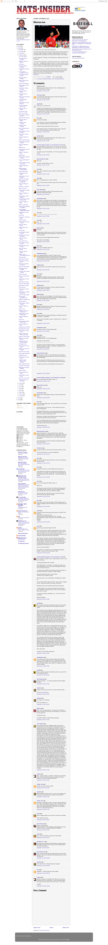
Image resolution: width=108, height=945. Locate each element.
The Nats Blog (21, 541)
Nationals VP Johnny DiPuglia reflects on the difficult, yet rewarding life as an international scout (81, 43)
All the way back (22, 257)
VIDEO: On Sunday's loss (24, 299)
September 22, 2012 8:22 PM (43, 260)
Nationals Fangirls (22, 462)
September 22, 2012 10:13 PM (43, 388)
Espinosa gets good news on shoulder (24, 207)
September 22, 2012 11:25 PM (43, 463)
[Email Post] (53, 76)
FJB (19, 516)
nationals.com (21, 491)
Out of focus (21, 319)
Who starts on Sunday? (24, 186)
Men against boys (22, 344)
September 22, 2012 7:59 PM (43, 241)
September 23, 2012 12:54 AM (43, 552)
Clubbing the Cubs (23, 355)
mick (38, 169)
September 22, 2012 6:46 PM (43, 99)
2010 (19, 399)
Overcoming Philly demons (23, 100)
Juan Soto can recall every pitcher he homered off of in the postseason (80, 40)
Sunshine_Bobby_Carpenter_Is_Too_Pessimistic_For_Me (50, 144)
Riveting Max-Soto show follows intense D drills (23, 493)
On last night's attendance (24, 353)
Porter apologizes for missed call (23, 181)
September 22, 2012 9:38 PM (43, 331)
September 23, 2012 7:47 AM (43, 769)
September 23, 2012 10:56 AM (43, 873)
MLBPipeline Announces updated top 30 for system (23, 458)
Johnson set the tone (23, 171)
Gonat (38, 273)
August (20, 383)
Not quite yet (21, 64)
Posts (19, 405)
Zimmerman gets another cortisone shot (24, 199)
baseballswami (40, 198)
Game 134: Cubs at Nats (24, 378)
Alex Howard (40, 95)
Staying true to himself (23, 259)
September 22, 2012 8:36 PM (43, 290)
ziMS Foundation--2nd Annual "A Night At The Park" (23, 529)
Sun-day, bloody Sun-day (24, 139)
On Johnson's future (23, 111)
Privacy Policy (28, 936)
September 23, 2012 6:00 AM (43, 674)
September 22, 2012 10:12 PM (43, 381)
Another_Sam (40, 784)
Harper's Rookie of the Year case (23, 81)
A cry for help (21, 230)
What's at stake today (23, 204)
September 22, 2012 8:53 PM (43, 300)
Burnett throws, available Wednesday (24, 292)
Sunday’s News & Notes (23, 453)
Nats (53, 78)
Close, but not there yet (24, 83)
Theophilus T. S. (40, 841)
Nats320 (20, 527)
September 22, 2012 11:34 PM (43, 506)
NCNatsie (39, 285)
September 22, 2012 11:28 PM (43, 477)
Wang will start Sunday (24, 179)
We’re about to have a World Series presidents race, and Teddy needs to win (23, 471)
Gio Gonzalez (40, 78)
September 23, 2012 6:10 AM (43, 683)
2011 (19, 398)
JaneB (38, 510)
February (21, 393)
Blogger (67, 939)
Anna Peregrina (40, 679)
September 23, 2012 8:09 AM (43, 780)
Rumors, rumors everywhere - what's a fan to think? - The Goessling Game (23, 523)
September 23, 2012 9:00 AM (43, 819)
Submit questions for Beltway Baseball (23, 342)
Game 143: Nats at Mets (24, 266)
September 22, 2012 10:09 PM (43, 373)
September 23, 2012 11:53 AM (43, 886)
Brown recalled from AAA (24, 363)
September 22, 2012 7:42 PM (43, 208)
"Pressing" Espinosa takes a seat (23, 106)
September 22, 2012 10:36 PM (43, 443)
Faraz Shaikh (40, 189)
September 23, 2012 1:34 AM (43, 599)
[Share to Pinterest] (61, 77)
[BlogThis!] (57, 77)
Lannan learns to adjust (24, 285)
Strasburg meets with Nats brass (23, 380)
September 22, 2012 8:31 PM (43, 269)
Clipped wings (22, 155)
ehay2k (38, 103)
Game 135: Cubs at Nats (24, 365)
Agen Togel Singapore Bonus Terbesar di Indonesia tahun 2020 (24, 464)
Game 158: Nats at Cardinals (23, 66)
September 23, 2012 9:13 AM (43, 829)
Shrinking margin (22, 219)
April (20, 390)
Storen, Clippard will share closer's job (24, 163)
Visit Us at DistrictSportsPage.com (22, 507)
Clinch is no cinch (22, 188)
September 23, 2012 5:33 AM (43, 653)
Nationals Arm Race (22, 456)
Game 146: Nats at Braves (23, 225)
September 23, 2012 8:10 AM (43, 787)
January (21, 395)
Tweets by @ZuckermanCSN (78, 58)
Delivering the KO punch (24, 328)
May (20, 388)
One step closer (22, 287)
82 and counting (22, 370)
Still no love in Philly (23, 113)
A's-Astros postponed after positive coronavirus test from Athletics (79, 52)
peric (38, 458)
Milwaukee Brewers (47, 78)
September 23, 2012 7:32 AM (43, 719)
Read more (36, 74)
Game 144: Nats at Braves (23, 249)
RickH (38, 245)
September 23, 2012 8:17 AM (43, 809)
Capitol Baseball (21, 535)
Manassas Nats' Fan (41, 159)
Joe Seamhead (40, 723)
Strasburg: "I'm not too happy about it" (23, 311)
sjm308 (38, 603)
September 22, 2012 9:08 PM (43, 309)
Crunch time (21, 215)
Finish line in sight (23, 274)
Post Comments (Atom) (44, 930)
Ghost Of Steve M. (41, 353)
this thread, (43, 692)
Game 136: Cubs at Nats (24, 351)
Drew (38, 118)
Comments (20, 407)
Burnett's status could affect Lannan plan (23, 334)
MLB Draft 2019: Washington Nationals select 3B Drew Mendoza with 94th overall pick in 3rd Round (24, 486)
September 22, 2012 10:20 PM (43, 397)
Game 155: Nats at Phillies (23, 109)
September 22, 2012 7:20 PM (43, 154)
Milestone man (22, 147)
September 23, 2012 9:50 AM (43, 847)
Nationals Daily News (23, 533)
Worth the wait (22, 308)
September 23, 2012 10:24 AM (43, 858)
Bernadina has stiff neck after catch (24, 236)
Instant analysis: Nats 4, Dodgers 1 (24, 177)
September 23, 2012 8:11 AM (43, 796)
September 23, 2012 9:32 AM (43, 837)
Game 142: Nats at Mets (24, 283)
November (21, 51)
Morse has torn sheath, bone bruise (24, 264)
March (20, 392)
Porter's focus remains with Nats (23, 89)
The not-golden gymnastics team (23, 297)
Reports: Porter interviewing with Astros (24, 255)
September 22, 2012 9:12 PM (43, 323)
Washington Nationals (59, 78)
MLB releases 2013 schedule (23, 269)
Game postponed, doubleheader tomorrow (24, 210)
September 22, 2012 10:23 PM (43, 427)
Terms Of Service (20, 936)
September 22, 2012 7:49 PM (43, 216)
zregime (38, 774)
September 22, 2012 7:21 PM (43, 165)
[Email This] (56, 77)
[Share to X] (59, 77)
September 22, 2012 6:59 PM (43, 131)
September (21, 55)
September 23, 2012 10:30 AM (43, 865)
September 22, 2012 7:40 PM (43, 194)
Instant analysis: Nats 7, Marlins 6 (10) (24, 314)
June (20, 386)
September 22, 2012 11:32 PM (43, 496)
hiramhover (39, 448)
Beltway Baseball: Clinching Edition (23, 169)
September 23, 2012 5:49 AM (43, 666)
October (21, 53)
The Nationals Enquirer (23, 543)
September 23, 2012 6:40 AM (43, 694)
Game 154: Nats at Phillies (23, 120)
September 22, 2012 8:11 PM (43, 249)
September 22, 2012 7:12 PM (43, 140)
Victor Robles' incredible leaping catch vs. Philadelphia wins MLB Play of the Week (81, 47)
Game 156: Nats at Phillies (23, 91)
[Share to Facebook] (60, 77)
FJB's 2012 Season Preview (23, 517)
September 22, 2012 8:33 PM (43, 281)
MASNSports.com (22, 521)
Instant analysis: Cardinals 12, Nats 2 (24, 72)
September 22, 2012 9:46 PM (43, 349)
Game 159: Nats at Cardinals (23, 59)
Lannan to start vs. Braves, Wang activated (23, 361)
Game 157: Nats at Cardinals (23, 78)
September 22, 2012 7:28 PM (43, 185)
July (20, 384)
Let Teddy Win (21, 469)
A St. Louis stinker (23, 56)
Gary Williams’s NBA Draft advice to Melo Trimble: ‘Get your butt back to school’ (23, 499)
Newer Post (36, 927)
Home (51, 927)
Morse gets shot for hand (24, 117)
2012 (19, 48)
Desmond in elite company (22, 126)
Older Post (65, 927)
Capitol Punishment (22, 510)
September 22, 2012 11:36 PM (43, 521)
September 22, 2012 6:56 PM (43, 113)
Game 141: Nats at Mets (24, 294)
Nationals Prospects (22, 452)
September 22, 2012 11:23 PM (43, 454)
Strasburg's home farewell (24, 327)
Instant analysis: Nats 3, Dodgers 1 (24, 197)
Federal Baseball (22, 483)
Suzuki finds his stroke (24, 281)
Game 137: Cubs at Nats (24, 336)
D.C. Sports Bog (21, 497)
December (21, 49)
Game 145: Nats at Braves (23, 239)
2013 (19, 46)
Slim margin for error (23, 240)
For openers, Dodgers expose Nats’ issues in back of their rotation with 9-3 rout (23, 479)
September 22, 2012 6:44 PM (43, 90)
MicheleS (39, 228)
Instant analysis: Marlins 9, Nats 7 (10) (24, 322)
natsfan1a (39, 136)
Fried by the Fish (22, 301)
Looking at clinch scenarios (22, 123)
